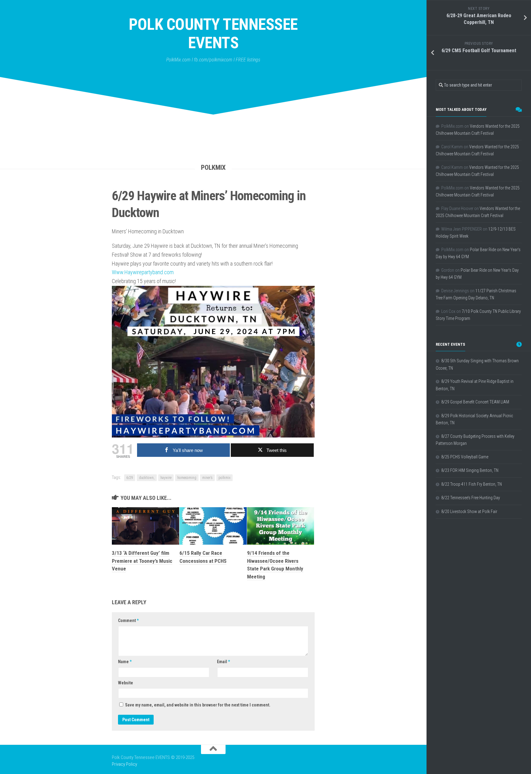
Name (125, 661)
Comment (128, 620)
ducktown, (147, 478)
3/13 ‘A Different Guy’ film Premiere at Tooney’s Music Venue (142, 561)
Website (125, 682)
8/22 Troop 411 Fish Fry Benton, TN (471, 484)
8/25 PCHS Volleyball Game (464, 456)
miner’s (207, 478)
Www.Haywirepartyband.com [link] (143, 272)
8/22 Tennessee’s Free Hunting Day (470, 497)
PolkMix (213, 167)
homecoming (186, 478)
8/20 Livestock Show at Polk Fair (469, 511)
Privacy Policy (124, 764)
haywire (165, 478)
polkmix (224, 478)
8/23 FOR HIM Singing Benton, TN (469, 470)
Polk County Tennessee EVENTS (213, 33)
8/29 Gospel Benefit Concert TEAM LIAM (475, 401)
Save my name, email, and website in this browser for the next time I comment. (197, 704)
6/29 (129, 478)
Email (223, 661)
